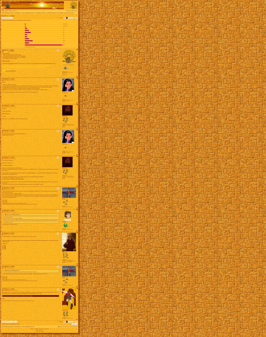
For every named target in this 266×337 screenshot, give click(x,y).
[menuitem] (3, 11)
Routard (6, 51)
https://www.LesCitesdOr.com (11, 70)
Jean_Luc (64, 91)
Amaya (63, 251)
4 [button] (71, 17)
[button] (65, 18)
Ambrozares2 (64, 167)
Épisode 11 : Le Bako (8, 16)
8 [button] (75, 17)
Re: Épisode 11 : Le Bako (8, 78)
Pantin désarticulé (8, 290)
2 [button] (68, 17)
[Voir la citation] (13, 214)
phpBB (36, 328)
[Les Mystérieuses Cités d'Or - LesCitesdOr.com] (74, 5)
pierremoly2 (64, 221)
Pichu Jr (63, 198)
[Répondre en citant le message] (58, 50)
